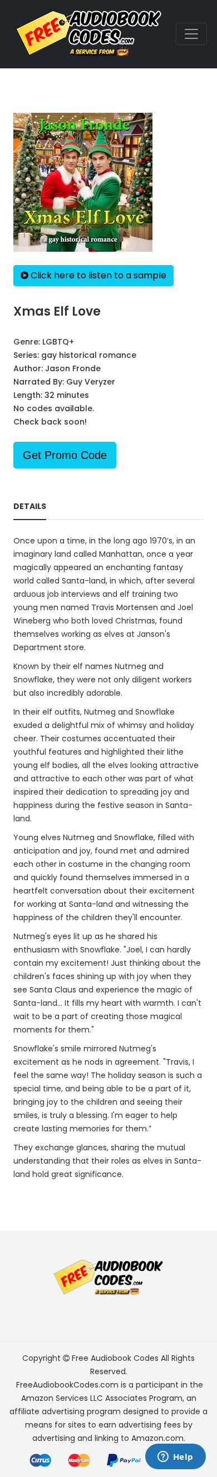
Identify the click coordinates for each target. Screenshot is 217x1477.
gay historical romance (88, 355)
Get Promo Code (65, 455)
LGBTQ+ (58, 341)
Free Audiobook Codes (115, 1358)
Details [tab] (29, 506)
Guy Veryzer (90, 381)
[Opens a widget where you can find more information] (175, 1457)
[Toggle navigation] (191, 34)
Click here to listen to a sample (97, 275)
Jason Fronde (73, 368)
